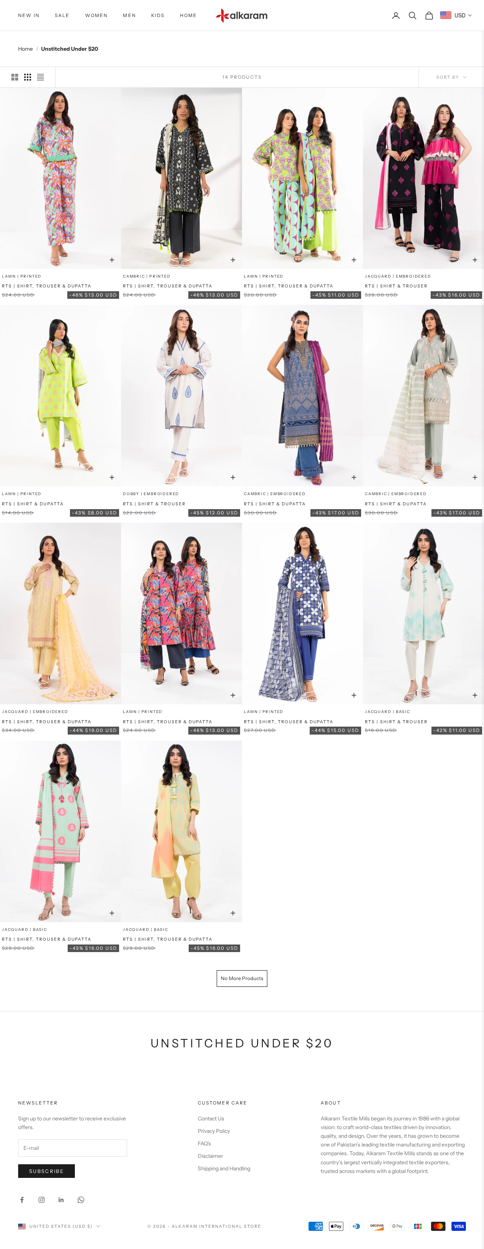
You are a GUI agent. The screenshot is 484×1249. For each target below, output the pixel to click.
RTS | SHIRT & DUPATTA (33, 503)
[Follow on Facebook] (22, 1200)
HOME (188, 15)
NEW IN (29, 15)
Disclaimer (210, 1156)
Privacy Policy (214, 1131)
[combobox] (456, 15)
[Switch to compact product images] (40, 77)
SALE (62, 15)
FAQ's (204, 1143)
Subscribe (46, 1171)
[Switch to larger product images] (14, 77)
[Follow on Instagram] (41, 1200)
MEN (129, 15)
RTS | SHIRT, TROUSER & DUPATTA (47, 286)
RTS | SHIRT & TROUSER (396, 286)
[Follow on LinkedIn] (61, 1200)
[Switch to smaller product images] (27, 77)
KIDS (158, 15)
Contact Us (211, 1118)
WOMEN (96, 15)
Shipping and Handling (224, 1168)
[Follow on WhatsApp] (81, 1200)
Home (25, 48)
